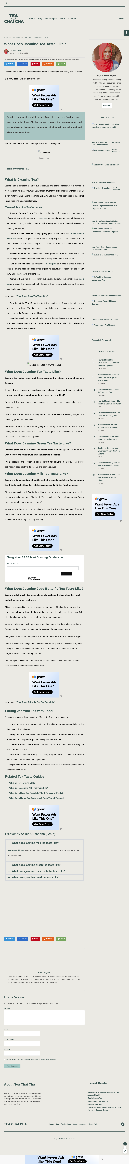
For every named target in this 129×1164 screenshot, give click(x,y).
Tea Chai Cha (15, 1124)
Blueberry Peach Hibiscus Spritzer (105, 319)
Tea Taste (16, 37)
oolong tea (51, 264)
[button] (126, 33)
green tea (42, 218)
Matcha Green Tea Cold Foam (103, 182)
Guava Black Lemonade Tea (102, 271)
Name (6, 1029)
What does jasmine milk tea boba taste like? (39, 871)
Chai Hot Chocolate (94, 1104)
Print (63, 64)
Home (32, 18)
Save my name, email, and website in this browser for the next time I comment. (31, 1059)
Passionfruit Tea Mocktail (101, 340)
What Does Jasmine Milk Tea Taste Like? (29, 788)
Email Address (14, 563)
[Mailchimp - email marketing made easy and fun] (34, 580)
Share (24, 64)
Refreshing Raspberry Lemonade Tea (106, 295)
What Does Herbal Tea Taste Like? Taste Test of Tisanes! (36, 798)
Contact (72, 18)
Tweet (10, 64)
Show (28, 169)
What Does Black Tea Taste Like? (32, 296)
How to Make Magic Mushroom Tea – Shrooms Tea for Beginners (109, 363)
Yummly (49, 64)
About (62, 18)
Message (7, 1008)
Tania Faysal (16, 50)
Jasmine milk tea (16, 850)
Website (7, 1049)
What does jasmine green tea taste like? (36, 864)
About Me (107, 105)
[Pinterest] (6, 3)
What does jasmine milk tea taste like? (35, 842)
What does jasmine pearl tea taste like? (36, 877)
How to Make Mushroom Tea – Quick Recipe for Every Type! (108, 377)
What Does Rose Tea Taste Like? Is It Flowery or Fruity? (36, 793)
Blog (40, 18)
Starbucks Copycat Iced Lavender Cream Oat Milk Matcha (109, 451)
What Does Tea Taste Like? (22, 783)
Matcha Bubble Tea (94, 1098)
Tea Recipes (51, 18)
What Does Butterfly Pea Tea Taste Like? (36, 702)
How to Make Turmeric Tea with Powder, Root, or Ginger (109, 477)
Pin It (36, 64)
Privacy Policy (92, 1124)
